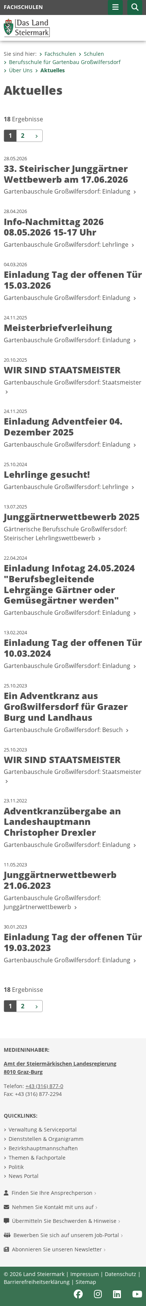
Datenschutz (120, 1274)
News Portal (24, 1175)
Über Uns (21, 70)
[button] (134, 7)
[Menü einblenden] (115, 7)
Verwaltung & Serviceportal (43, 1129)
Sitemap (86, 1281)
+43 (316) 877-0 (44, 1086)
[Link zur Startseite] (27, 27)
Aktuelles (52, 70)
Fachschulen (60, 53)
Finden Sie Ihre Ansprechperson (53, 1192)
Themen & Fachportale (37, 1157)
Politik (16, 1166)
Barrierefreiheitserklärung (37, 1281)
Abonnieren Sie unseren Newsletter (57, 1249)
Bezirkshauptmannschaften (43, 1148)
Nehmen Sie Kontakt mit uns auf (53, 1207)
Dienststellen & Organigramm (46, 1138)
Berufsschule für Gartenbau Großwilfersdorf (65, 62)
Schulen (94, 53)
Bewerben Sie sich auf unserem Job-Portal (67, 1235)
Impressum (84, 1274)
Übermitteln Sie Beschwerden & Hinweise (65, 1220)
